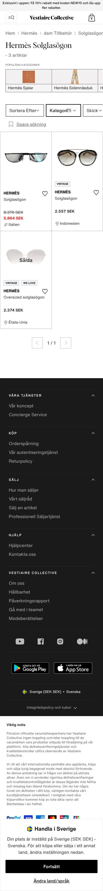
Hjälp (15, 535)
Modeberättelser (26, 618)
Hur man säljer (24, 490)
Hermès (29, 33)
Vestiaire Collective (33, 573)
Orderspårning (24, 443)
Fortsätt (51, 866)
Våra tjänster (25, 395)
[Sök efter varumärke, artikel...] (11, 17)
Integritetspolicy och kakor (49, 707)
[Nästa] (65, 342)
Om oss (16, 583)
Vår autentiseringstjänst (33, 452)
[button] (92, 17)
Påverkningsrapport (29, 600)
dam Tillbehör (58, 33)
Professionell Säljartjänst (34, 516)
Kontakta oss (22, 554)
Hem (10, 33)
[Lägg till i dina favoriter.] (45, 193)
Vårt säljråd (20, 498)
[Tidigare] (37, 342)
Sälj (14, 480)
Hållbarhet (19, 592)
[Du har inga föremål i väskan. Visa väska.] (92, 17)
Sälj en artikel (23, 507)
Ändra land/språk (51, 881)
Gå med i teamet (26, 609)
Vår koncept (21, 405)
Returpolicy (20, 461)
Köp (13, 433)
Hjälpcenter (21, 545)
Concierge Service (28, 414)
